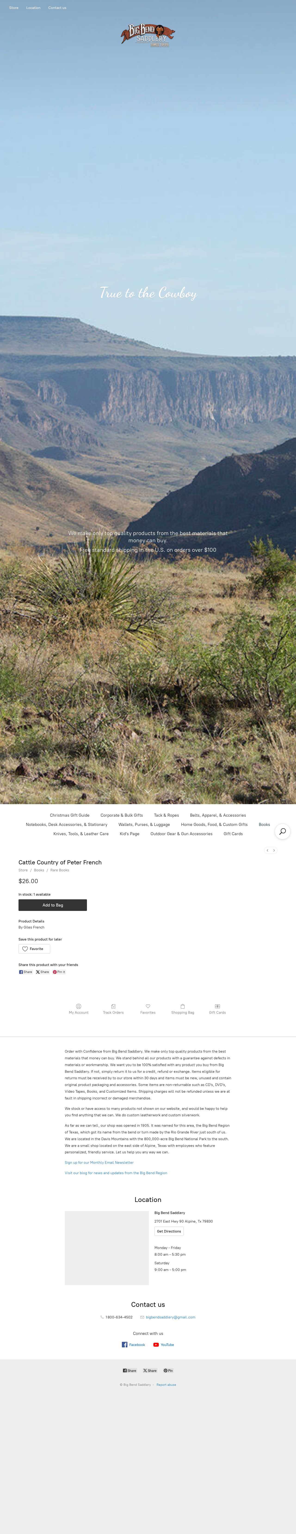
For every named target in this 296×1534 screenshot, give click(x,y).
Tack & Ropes (166, 815)
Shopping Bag (182, 1012)
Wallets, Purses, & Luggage (144, 824)
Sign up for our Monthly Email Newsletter (99, 1162)
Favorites (148, 1012)
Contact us (57, 8)
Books (264, 824)
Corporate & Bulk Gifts (122, 815)
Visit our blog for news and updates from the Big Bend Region (116, 1173)
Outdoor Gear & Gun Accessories (182, 833)
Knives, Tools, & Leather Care (81, 833)
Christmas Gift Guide (69, 815)
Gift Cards (233, 833)
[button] (34, 949)
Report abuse (166, 1385)
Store (13, 8)
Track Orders (113, 1012)
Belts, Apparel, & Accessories (218, 815)
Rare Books (59, 870)
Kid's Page (129, 833)
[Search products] (282, 831)
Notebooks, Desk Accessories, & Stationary (66, 824)
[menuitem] (267, 850)
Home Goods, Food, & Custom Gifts (214, 824)
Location (33, 8)
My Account (79, 1012)
